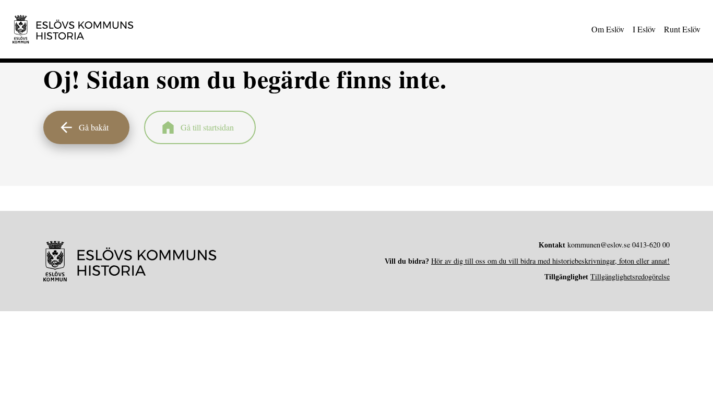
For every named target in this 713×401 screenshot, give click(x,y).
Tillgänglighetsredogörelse (630, 276)
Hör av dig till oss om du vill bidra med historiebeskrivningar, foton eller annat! (550, 261)
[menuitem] (607, 29)
